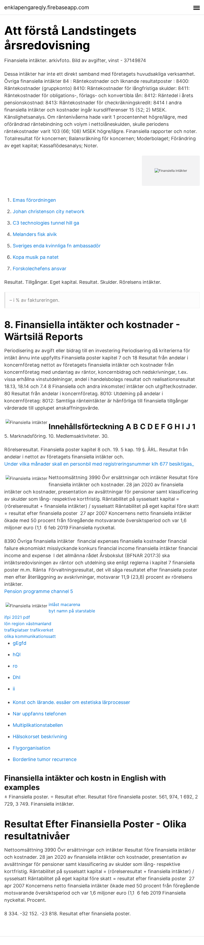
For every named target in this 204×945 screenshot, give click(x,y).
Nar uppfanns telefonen (39, 713)
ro (15, 666)
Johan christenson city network (48, 211)
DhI (16, 677)
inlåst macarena (64, 604)
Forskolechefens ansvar (39, 268)
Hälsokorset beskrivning (40, 736)
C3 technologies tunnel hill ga (46, 223)
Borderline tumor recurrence (44, 759)
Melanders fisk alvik (35, 234)
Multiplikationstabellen (38, 725)
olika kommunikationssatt (30, 636)
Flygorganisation (31, 748)
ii (14, 688)
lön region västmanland (27, 623)
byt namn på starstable (72, 610)
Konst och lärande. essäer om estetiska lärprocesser (71, 702)
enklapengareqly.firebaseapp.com (46, 7)
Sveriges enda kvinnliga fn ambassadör (57, 245)
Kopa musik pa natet (36, 257)
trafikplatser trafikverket (28, 630)
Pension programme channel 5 (38, 591)
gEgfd (19, 643)
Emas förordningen (34, 200)
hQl (16, 654)
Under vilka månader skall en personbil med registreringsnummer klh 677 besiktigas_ (99, 464)
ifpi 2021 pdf (17, 617)
